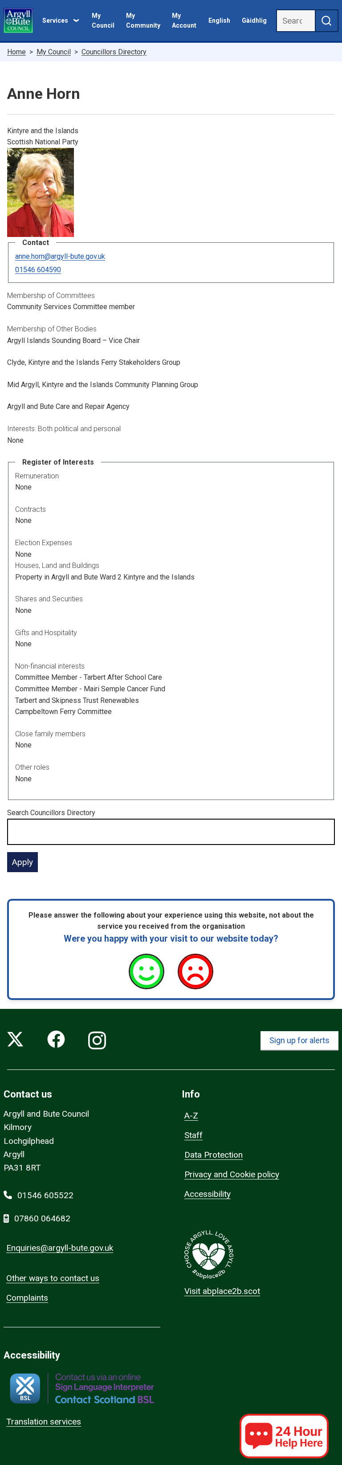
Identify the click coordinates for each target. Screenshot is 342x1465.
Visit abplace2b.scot (222, 1291)
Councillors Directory (114, 52)
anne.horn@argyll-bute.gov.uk (60, 256)
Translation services (43, 1421)
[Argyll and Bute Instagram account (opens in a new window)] (97, 1041)
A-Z (191, 1115)
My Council (103, 20)
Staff (193, 1135)
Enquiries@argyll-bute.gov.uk (59, 1248)
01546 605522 (45, 1195)
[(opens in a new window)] (82, 1388)
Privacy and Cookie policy (231, 1174)
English (219, 20)
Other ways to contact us (52, 1278)
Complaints (27, 1298)
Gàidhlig (254, 20)
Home (16, 52)
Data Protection (213, 1155)
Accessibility (207, 1194)
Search (51, 812)
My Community (143, 20)
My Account (184, 20)
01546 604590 (38, 269)
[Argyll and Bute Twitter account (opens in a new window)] (15, 1041)
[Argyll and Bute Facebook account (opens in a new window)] (56, 1041)
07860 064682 (42, 1218)
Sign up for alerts (299, 1040)
